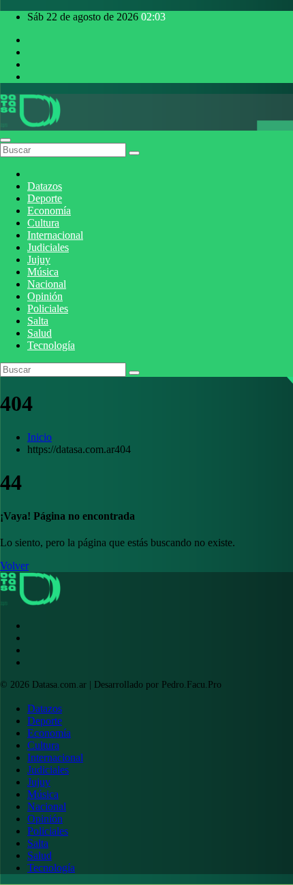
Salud (39, 333)
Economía (49, 210)
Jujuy (38, 259)
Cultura (43, 223)
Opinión (45, 296)
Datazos (44, 186)
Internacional (55, 235)
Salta (37, 321)
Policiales (47, 308)
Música (43, 272)
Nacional (46, 284)
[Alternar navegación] (5, 140)
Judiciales (48, 247)
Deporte (44, 198)
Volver (14, 565)
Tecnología (51, 345)
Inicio (39, 437)
